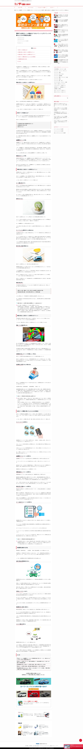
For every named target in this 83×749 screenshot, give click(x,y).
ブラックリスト (57, 85)
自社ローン (21, 42)
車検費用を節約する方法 (22, 59)
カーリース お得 (63, 69)
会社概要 (26, 745)
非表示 (35, 48)
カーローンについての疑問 (23, 40)
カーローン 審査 (64, 82)
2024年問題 (56, 69)
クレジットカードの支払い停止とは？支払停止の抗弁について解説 (63, 40)
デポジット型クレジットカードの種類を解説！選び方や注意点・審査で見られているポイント (63, 46)
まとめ (19, 61)
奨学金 (60, 88)
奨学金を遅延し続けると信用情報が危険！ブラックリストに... (27, 727)
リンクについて (46, 745)
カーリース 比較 (65, 77)
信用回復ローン (62, 87)
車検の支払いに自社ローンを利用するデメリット (26, 54)
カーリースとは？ (30, 7)
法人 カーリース (57, 90)
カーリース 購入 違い (58, 80)
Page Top (81, 740)
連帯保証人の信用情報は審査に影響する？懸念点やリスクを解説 (63, 35)
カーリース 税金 (57, 78)
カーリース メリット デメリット (60, 70)
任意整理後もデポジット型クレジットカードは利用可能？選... (27, 734)
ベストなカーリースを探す (41, 7)
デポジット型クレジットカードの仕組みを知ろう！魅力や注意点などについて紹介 (60, 121)
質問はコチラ (52, 745)
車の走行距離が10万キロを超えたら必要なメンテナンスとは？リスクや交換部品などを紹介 (63, 61)
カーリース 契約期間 (58, 75)
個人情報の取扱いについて (38, 745)
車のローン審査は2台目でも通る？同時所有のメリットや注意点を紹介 (63, 26)
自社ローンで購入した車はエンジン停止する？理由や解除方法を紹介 (63, 51)
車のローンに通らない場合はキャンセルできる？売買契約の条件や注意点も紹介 (63, 56)
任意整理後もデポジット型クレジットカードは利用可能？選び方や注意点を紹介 (60, 113)
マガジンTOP (20, 7)
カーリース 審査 (57, 77)
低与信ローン (56, 87)
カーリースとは (57, 82)
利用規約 (30, 745)
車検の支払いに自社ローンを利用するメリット (26, 52)
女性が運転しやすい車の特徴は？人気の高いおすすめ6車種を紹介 (63, 16)
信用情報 (55, 88)
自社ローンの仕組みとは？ (23, 49)
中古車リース (63, 85)
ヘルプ (57, 745)
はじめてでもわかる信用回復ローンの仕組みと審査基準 (63, 20)
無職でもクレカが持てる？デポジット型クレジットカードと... (43, 727)
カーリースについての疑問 (58, 129)
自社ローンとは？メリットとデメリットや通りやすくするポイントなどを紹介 (63, 30)
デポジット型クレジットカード (59, 83)
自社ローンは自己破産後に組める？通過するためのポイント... (43, 734)
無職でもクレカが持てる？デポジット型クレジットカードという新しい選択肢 (60, 104)
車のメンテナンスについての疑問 (60, 132)
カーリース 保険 (57, 72)
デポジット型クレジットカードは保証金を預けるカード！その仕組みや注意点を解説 (60, 109)
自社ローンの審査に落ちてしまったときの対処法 (26, 56)
